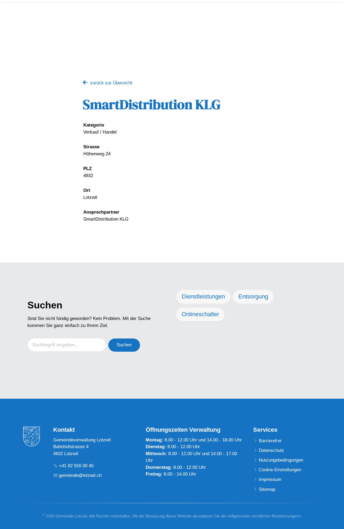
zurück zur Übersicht (111, 82)
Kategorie (93, 125)
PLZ (87, 168)
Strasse (91, 146)
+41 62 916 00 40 (76, 465)
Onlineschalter (200, 314)
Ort (86, 190)
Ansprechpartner (101, 212)
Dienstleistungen (203, 296)
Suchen (124, 344)
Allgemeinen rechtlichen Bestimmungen (264, 516)
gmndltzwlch (80, 475)
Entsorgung (253, 296)
